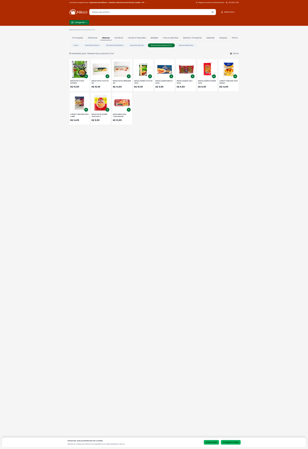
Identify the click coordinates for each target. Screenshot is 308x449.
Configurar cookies (231, 442)
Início (71, 30)
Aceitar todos (211, 442)
